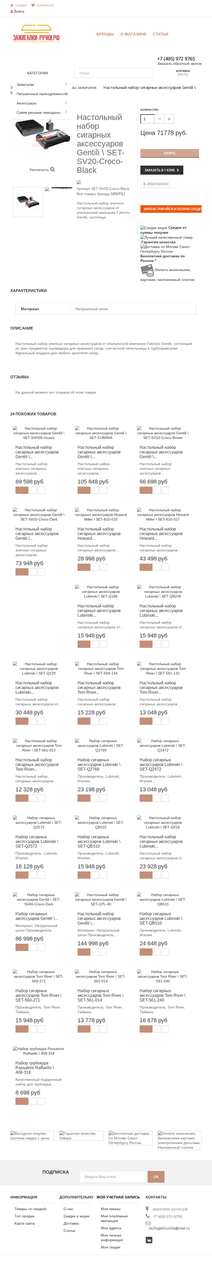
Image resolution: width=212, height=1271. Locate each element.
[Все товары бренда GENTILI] (106, 182)
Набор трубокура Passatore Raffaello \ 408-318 (35, 1068)
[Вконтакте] (149, 1240)
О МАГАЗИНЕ (133, 34)
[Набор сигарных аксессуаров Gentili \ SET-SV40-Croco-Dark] (38, 899)
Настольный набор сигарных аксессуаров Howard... (99, 534)
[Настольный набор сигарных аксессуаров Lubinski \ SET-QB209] (162, 591)
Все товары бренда (93, 194)
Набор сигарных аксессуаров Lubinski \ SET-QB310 (99, 841)
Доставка (71, 1223)
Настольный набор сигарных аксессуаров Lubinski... (99, 610)
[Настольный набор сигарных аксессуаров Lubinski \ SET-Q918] (162, 822)
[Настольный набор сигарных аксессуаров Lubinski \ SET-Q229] (38, 668)
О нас (68, 1209)
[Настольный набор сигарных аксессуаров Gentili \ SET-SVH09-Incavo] (38, 433)
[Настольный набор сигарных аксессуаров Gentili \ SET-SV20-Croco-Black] (28, 202)
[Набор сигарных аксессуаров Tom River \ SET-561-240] (162, 976)
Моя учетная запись (118, 1197)
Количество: (149, 109)
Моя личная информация (112, 1237)
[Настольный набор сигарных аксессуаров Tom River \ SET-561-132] (162, 668)
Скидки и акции (76, 1216)
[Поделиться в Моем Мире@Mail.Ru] (89, 230)
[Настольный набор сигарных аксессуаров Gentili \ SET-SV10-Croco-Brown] (162, 433)
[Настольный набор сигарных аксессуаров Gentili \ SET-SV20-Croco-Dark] (38, 514)
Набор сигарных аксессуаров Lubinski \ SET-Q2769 (99, 764)
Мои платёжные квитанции (114, 1218)
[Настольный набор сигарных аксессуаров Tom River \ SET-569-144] (100, 668)
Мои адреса (111, 1228)
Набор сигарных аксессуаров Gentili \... (37, 916)
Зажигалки (25, 84)
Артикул (83, 189)
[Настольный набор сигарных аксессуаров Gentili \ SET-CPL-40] (100, 899)
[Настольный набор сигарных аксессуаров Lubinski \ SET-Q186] (100, 591)
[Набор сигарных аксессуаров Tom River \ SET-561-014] (100, 976)
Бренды (105, 34)
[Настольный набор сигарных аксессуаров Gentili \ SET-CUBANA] (100, 433)
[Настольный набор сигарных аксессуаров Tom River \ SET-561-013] (38, 745)
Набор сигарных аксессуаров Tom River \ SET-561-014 (100, 995)
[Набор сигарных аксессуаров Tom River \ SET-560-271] (38, 976)
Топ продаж (24, 1216)
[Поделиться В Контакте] (80, 230)
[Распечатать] (102, 230)
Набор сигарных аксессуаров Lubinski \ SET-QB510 (161, 918)
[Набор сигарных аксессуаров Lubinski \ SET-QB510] (162, 899)
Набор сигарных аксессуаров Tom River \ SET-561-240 (162, 995)
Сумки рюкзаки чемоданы (38, 112)
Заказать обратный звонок (179, 63)
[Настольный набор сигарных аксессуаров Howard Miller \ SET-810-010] (100, 514)
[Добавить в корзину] (22, 490)
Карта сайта (24, 1223)
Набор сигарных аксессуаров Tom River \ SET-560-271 (38, 995)
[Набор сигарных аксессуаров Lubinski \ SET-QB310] (100, 822)
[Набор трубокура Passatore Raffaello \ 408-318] (38, 1051)
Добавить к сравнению (41, 490)
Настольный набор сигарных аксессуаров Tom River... (99, 687)
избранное (45, 5)
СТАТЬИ (160, 34)
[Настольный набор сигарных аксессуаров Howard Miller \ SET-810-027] (162, 514)
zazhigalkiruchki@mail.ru (169, 1228)
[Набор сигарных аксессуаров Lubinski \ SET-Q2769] (100, 745)
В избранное (156, 183)
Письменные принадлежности (42, 94)
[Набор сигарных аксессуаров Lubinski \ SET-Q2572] (38, 822)
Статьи (69, 1231)
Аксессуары (26, 103)
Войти (19, 11)
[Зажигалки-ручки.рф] (36, 33)
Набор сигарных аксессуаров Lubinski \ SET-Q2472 (161, 764)
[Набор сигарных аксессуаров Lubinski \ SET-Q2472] (162, 745)
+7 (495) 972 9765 (176, 58)
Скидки (21, 5)
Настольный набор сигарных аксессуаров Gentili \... (37, 452)
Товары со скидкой (30, 1209)
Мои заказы (110, 1209)
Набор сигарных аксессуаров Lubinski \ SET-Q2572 (37, 841)
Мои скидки (110, 1247)
